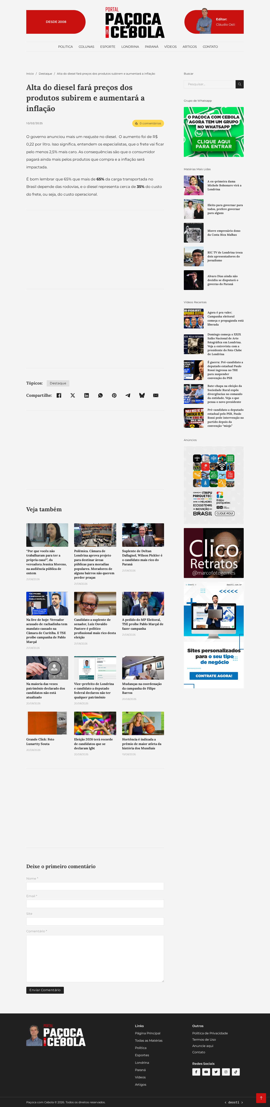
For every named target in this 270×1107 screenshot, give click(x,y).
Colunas (86, 47)
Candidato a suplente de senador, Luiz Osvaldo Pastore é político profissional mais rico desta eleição (95, 628)
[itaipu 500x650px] (214, 485)
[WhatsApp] (100, 395)
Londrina (130, 47)
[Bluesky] (142, 395)
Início (30, 73)
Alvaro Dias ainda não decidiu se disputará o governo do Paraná (223, 280)
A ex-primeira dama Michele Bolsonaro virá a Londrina (225, 185)
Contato (210, 47)
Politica (65, 47)
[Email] (156, 395)
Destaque (45, 73)
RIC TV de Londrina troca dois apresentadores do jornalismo (225, 256)
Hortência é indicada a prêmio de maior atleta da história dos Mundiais (141, 743)
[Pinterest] (114, 395)
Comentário (36, 931)
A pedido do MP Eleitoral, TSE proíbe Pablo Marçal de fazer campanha (142, 624)
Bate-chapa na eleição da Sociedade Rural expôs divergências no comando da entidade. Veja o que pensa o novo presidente (225, 394)
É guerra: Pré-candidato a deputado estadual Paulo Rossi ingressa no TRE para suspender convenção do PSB (225, 370)
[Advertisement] (95, 249)
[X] (73, 395)
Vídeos (170, 47)
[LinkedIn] (87, 395)
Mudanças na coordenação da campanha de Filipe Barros (142, 688)
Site (29, 914)
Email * (31, 896)
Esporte (107, 47)
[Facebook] (59, 395)
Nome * (32, 878)
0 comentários (150, 123)
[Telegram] (128, 395)
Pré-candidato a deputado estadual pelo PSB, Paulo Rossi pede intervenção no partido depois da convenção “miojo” (226, 418)
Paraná (151, 47)
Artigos (190, 47)
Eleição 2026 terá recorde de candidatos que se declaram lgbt (93, 743)
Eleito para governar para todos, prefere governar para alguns (225, 209)
